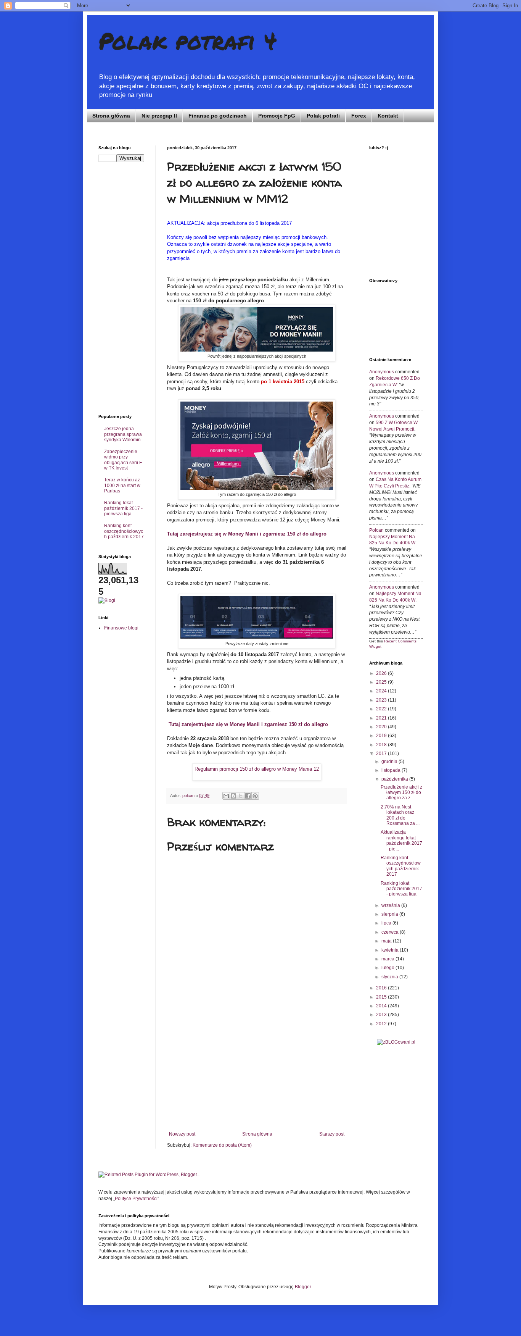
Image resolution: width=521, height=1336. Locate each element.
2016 (382, 988)
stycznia (390, 976)
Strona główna (111, 116)
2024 (382, 691)
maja (387, 941)
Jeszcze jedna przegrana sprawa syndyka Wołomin (123, 434)
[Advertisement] (256, 1074)
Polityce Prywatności (136, 1198)
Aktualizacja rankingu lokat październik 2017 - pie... (401, 840)
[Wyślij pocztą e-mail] (226, 796)
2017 (382, 753)
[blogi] (106, 600)
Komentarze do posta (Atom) (222, 1145)
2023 (382, 700)
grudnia (390, 761)
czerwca (390, 932)
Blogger (303, 1286)
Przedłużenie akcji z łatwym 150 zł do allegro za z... (401, 792)
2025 (382, 682)
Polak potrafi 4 (187, 40)
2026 (382, 673)
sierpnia (390, 914)
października (395, 779)
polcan (376, 530)
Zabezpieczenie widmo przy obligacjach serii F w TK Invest (123, 460)
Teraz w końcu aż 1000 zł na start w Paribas (122, 485)
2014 (382, 1005)
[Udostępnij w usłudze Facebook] (248, 796)
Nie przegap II (159, 116)
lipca (386, 923)
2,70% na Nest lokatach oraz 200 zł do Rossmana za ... (400, 815)
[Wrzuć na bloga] (233, 796)
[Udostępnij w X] (240, 796)
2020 (382, 726)
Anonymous (381, 371)
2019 (382, 735)
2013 (382, 1014)
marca (388, 959)
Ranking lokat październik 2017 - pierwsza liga (123, 508)
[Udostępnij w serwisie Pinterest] (255, 796)
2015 (382, 997)
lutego (388, 967)
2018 (382, 744)
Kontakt (388, 116)
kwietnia (390, 950)
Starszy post (331, 1134)
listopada (391, 770)
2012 (382, 1023)
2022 (382, 709)
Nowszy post (182, 1134)
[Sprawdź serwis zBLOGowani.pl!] (396, 1042)
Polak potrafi (323, 116)
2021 (382, 718)
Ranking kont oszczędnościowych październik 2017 (124, 531)
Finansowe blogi (121, 628)
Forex (358, 116)
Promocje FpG (276, 116)
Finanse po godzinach (217, 116)
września (391, 905)
